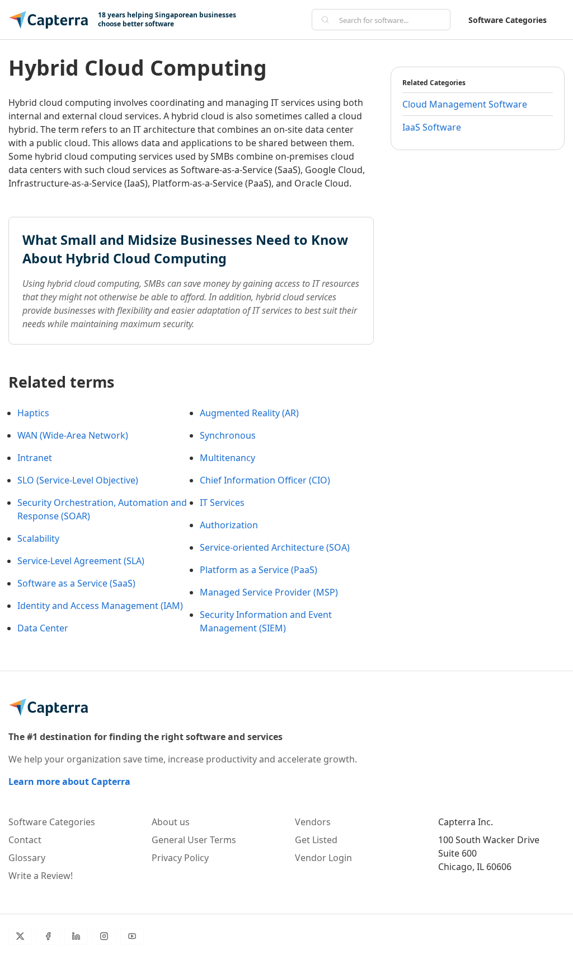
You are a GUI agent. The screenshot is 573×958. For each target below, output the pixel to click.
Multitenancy (227, 458)
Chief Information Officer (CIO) (265, 480)
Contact (24, 840)
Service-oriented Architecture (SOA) (275, 547)
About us (171, 822)
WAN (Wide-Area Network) (72, 435)
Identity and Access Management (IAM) (100, 605)
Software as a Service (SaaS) (76, 583)
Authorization (229, 525)
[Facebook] (48, 936)
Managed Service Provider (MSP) (269, 592)
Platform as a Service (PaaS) (258, 570)
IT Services (222, 502)
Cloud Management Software (464, 104)
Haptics (33, 413)
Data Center (42, 628)
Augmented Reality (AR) (249, 413)
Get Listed (316, 840)
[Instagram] (104, 936)
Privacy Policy (180, 858)
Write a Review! (40, 875)
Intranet (34, 458)
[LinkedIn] (76, 936)
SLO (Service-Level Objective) (77, 480)
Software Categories (507, 20)
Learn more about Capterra (69, 781)
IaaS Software (431, 127)
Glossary (26, 858)
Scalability (38, 538)
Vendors (313, 822)
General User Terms (194, 840)
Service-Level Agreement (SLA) (80, 561)
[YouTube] (132, 936)
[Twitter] (20, 936)
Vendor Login (323, 858)
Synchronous (228, 435)
